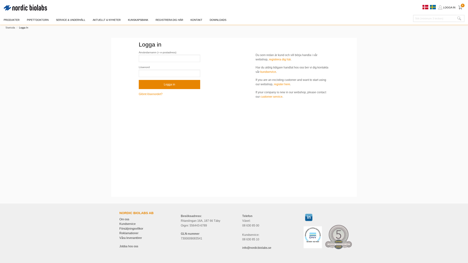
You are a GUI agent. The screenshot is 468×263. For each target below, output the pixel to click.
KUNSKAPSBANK (138, 19)
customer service (271, 96)
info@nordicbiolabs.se (256, 247)
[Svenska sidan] (433, 6)
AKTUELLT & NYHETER (107, 19)
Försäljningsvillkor (131, 228)
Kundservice (127, 223)
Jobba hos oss (128, 246)
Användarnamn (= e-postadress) (157, 52)
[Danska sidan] (425, 6)
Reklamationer (128, 233)
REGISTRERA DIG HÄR (169, 19)
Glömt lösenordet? (151, 94)
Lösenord (144, 67)
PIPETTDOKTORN (38, 19)
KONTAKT (196, 19)
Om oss (124, 219)
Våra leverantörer (130, 237)
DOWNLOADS (218, 19)
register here (282, 84)
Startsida (10, 27)
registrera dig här (280, 59)
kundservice (268, 71)
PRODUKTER (12, 19)
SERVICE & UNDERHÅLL (70, 19)
